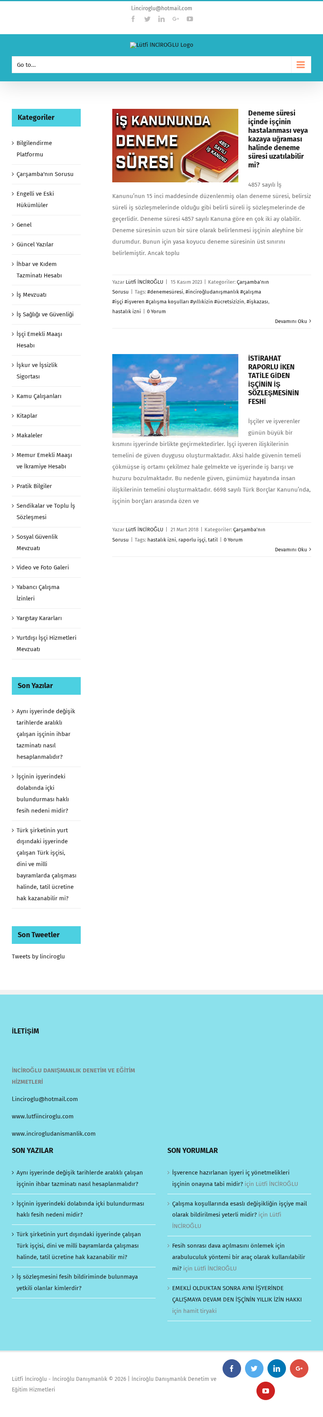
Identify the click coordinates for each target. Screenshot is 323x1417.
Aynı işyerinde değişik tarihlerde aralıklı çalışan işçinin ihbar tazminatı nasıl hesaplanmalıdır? (46, 734)
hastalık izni (126, 311)
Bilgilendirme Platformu (34, 148)
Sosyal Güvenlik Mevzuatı (37, 542)
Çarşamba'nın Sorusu (45, 174)
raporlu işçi (192, 540)
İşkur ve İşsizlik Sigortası (37, 371)
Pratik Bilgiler (34, 486)
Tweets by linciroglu (38, 956)
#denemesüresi (165, 292)
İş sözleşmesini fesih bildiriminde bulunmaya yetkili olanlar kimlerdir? (77, 1282)
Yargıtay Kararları (39, 618)
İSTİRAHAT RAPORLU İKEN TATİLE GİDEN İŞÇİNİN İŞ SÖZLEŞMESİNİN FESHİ (273, 380)
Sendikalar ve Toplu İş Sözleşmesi (46, 511)
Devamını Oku (291, 321)
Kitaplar (27, 415)
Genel (24, 224)
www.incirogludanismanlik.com (54, 1133)
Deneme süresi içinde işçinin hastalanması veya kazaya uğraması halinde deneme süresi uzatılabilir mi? (278, 139)
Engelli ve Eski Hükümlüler (35, 199)
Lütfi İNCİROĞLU (144, 282)
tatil (213, 540)
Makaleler (30, 435)
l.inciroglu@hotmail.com (161, 8)
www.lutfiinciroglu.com (43, 1116)
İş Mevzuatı (31, 294)
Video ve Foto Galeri (43, 567)
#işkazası (257, 302)
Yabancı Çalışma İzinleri (38, 593)
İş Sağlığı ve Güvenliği (45, 314)
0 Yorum (156, 311)
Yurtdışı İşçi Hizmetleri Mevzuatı (46, 643)
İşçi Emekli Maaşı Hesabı (39, 339)
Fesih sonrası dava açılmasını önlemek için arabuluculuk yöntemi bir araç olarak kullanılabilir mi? (238, 1257)
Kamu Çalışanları (39, 396)
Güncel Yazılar (35, 244)
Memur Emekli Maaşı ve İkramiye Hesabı (44, 461)
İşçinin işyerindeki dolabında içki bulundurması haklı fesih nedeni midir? (80, 1209)
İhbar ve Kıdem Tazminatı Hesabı (39, 270)
